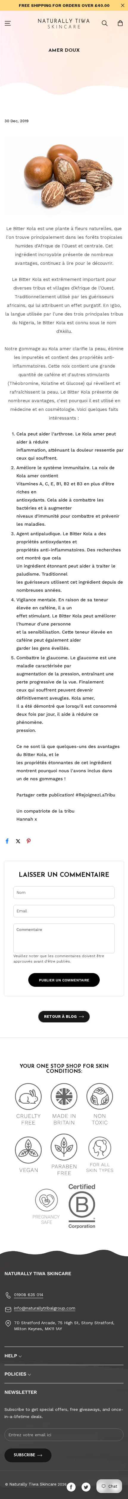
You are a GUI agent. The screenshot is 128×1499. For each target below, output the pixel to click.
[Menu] (7, 23)
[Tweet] (20, 842)
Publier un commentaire (64, 980)
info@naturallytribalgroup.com (44, 1308)
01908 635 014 (28, 1294)
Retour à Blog (60, 1016)
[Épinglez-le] (31, 842)
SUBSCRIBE (24, 1455)
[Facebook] (73, 1487)
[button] (105, 23)
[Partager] (9, 842)
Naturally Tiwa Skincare (33, 1484)
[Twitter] (87, 1487)
